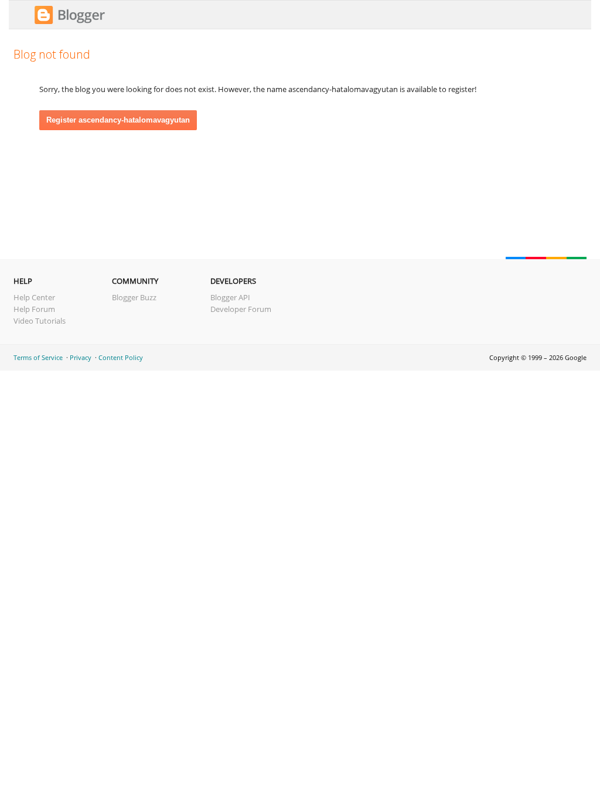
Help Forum (34, 309)
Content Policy (120, 357)
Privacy (80, 357)
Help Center (34, 297)
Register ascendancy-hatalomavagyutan (118, 120)
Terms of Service (38, 357)
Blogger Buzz (134, 297)
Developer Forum (240, 309)
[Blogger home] (70, 22)
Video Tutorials (39, 320)
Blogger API (230, 297)
